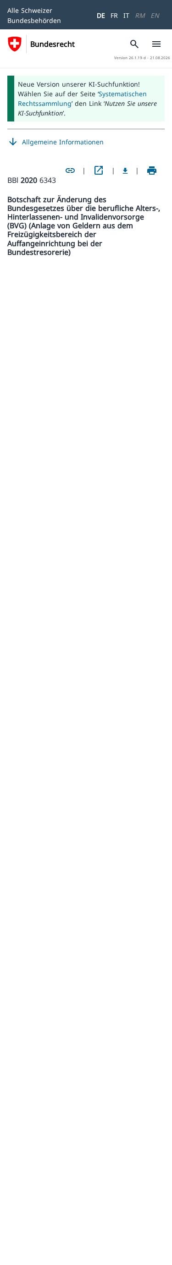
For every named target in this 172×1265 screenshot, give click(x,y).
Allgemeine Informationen (55, 142)
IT (126, 15)
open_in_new (98, 170)
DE (101, 15)
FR (114, 15)
